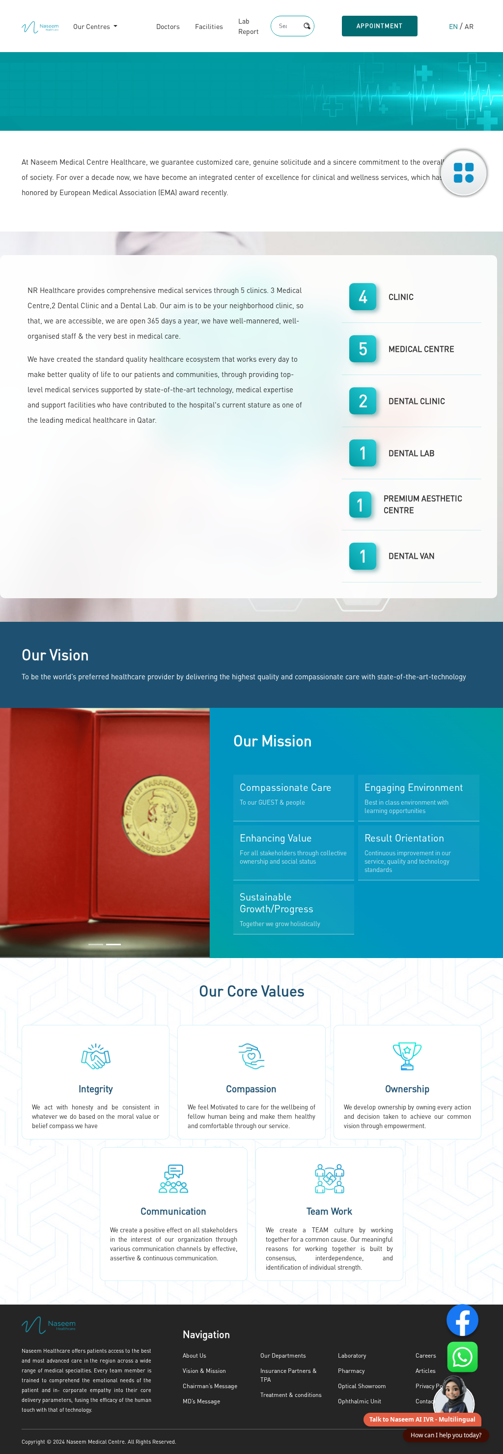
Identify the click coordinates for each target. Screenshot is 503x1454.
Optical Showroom (362, 1386)
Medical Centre (421, 349)
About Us (194, 1355)
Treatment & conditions (291, 1394)
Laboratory (352, 1355)
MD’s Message (201, 1401)
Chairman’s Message (210, 1386)
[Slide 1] (95, 944)
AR (469, 26)
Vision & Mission (204, 1370)
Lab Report (248, 25)
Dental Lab (412, 453)
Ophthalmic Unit (359, 1401)
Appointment (380, 25)
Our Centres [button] (92, 26)
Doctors (168, 26)
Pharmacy (351, 1370)
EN (453, 26)
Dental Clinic (417, 401)
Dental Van (412, 556)
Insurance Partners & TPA (288, 1375)
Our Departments (283, 1355)
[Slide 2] (113, 944)
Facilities (209, 26)
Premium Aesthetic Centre (423, 504)
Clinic (401, 296)
